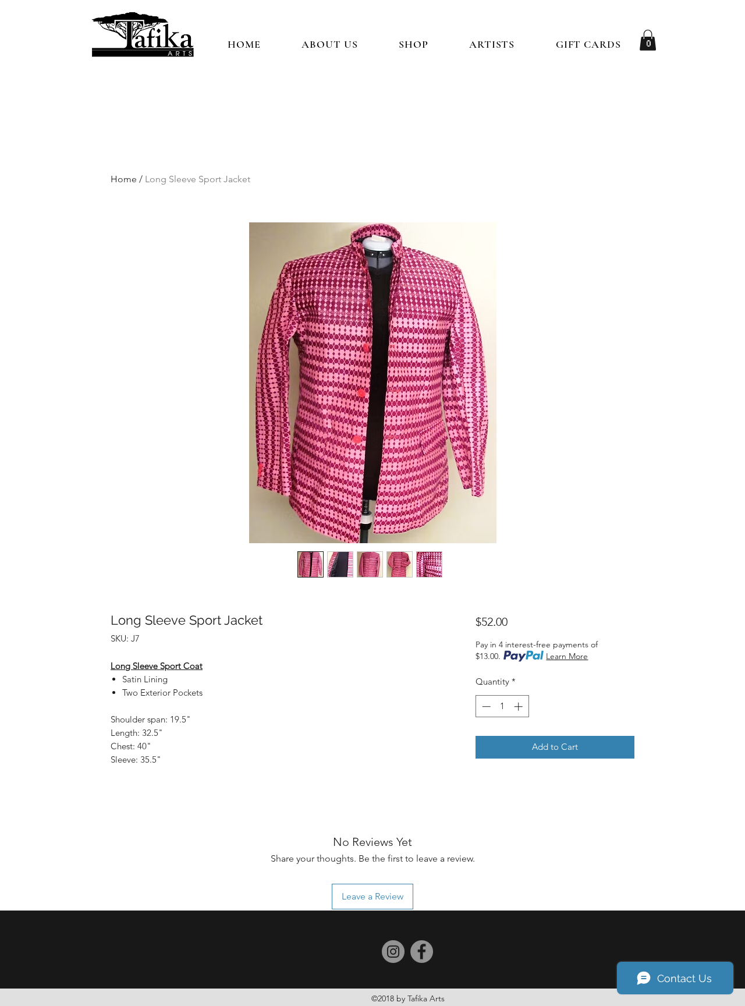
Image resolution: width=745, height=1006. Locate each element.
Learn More (567, 656)
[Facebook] (421, 951)
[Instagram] (393, 951)
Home (124, 179)
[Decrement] (485, 706)
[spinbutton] (502, 706)
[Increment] (519, 706)
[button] (413, 44)
